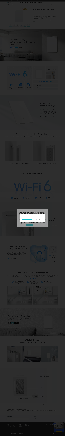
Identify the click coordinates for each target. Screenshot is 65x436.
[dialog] (32, 218)
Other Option (38, 219)
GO (26, 219)
